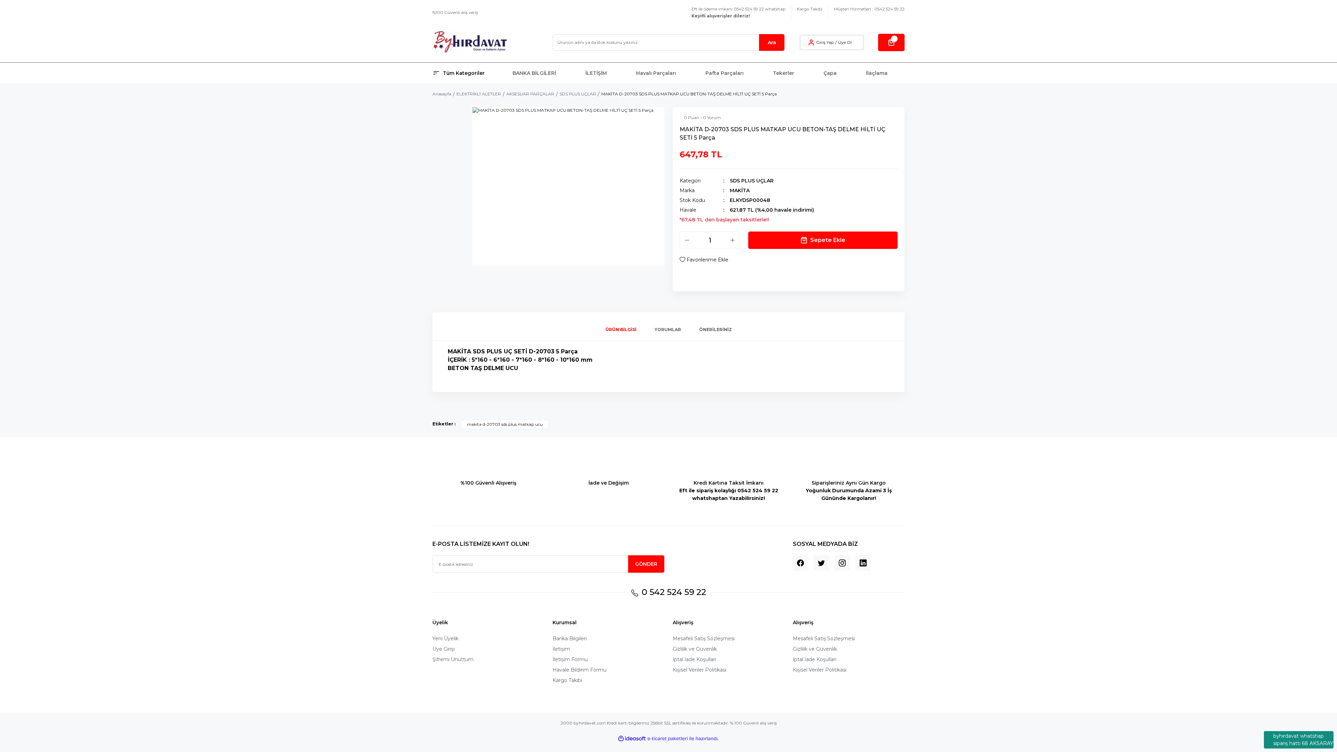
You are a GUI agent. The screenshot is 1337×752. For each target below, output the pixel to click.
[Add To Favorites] (704, 260)
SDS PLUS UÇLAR (752, 181)
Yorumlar (668, 329)
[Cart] (891, 42)
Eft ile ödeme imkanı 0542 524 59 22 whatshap (738, 12)
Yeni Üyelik (445, 638)
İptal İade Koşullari (694, 659)
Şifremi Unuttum (453, 659)
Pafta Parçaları (724, 73)
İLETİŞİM (596, 73)
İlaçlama (877, 73)
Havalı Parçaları (656, 73)
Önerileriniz (715, 329)
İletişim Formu (570, 659)
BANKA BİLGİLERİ (534, 73)
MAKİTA (740, 190)
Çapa (830, 73)
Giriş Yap (825, 42)
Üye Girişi (443, 649)
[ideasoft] (632, 738)
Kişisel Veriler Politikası (699, 670)
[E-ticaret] (667, 739)
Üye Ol (845, 42)
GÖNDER (646, 564)
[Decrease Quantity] (687, 240)
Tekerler (783, 73)
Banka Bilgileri (570, 638)
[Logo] (469, 42)
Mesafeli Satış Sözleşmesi (704, 638)
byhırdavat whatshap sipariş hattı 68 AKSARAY (1303, 739)
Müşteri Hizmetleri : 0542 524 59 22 (869, 8)
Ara (772, 42)
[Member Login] (811, 42)
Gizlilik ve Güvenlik (695, 649)
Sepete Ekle (827, 240)
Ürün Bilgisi (620, 329)
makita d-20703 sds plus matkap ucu (505, 424)
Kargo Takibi (809, 8)
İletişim (561, 649)
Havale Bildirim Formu (580, 670)
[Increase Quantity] (733, 240)
